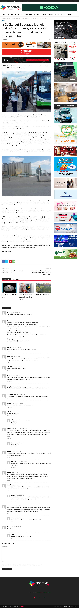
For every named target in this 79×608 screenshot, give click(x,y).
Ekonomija (21, 292)
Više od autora (15, 279)
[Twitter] (74, 1)
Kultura (3, 292)
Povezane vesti (6, 279)
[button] (75, 14)
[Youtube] (76, 1)
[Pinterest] (10, 261)
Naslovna (4, 18)
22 (50, 39)
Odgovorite (9, 316)
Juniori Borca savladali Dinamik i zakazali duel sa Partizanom (12, 271)
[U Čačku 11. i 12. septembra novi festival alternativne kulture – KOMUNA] (9, 288)
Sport (37, 292)
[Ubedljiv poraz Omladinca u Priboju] (43, 288)
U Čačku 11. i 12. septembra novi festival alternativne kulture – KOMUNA (9, 296)
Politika (8, 18)
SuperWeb (21, 606)
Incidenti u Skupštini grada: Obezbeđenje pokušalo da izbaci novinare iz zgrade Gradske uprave (41, 272)
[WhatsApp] (13, 261)
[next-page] (5, 302)
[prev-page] (3, 302)
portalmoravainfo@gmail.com (44, 592)
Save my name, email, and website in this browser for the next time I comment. (22, 565)
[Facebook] (72, 1)
